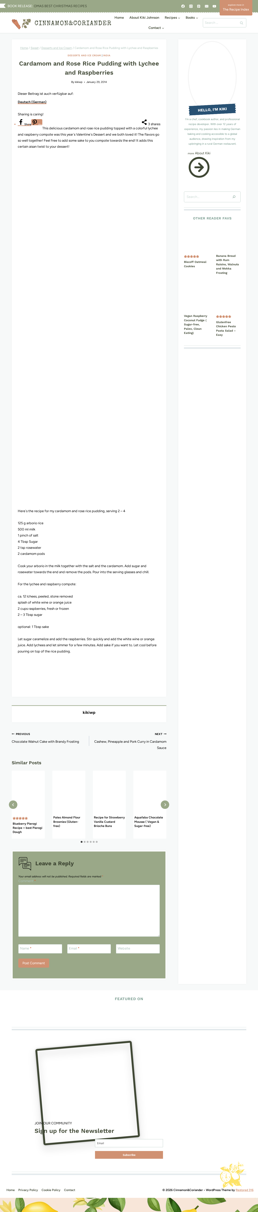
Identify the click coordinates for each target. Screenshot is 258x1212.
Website (124, 948)
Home (119, 17)
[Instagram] (191, 6)
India (106, 55)
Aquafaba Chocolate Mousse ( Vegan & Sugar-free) (148, 822)
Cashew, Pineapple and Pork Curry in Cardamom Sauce (130, 741)
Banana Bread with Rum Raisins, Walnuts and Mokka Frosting (227, 264)
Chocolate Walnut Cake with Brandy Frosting (45, 738)
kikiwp (79, 82)
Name (26, 948)
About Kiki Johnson (144, 17)
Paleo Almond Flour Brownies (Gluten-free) (66, 822)
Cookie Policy (51, 1190)
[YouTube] (214, 6)
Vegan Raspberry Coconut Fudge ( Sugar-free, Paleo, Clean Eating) (195, 324)
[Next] (165, 805)
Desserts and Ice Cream (84, 55)
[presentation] (28, 792)
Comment (27, 881)
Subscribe (129, 1155)
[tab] (82, 842)
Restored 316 (244, 1190)
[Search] (234, 196)
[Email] (206, 6)
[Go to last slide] (13, 805)
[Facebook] (183, 6)
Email (74, 948)
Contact (69, 1190)
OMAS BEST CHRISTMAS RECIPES (60, 6)
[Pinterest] (198, 6)
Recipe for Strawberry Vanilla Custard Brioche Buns (109, 822)
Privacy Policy (28, 1190)
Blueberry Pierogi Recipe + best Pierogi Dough (27, 828)
